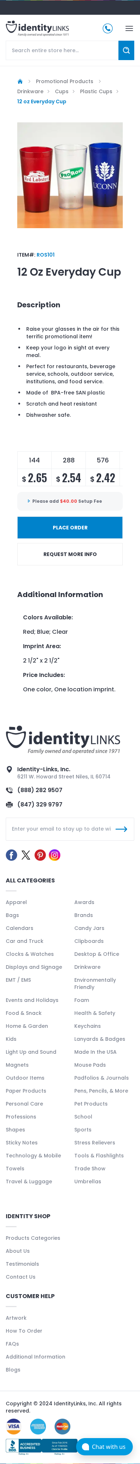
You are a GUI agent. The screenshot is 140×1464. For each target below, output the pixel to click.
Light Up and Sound (31, 1052)
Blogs (13, 1369)
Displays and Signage (34, 967)
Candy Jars (89, 928)
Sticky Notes (22, 1142)
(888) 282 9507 (39, 790)
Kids (11, 1039)
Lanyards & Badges (99, 1039)
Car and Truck (24, 941)
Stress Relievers (94, 1142)
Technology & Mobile (33, 1155)
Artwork (16, 1317)
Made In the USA (95, 1052)
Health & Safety (94, 1013)
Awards (84, 902)
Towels (15, 1168)
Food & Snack (24, 1013)
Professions (21, 1116)
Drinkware (87, 967)
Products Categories (33, 1238)
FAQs (12, 1343)
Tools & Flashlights (99, 1155)
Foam (81, 1000)
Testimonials (22, 1264)
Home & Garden (27, 1026)
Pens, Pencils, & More (101, 1090)
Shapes (15, 1129)
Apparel (16, 902)
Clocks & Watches (30, 954)
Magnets (17, 1064)
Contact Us (21, 1276)
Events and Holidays (32, 1000)
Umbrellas (87, 1181)
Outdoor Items (25, 1077)
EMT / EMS (18, 980)
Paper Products (26, 1090)
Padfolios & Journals (101, 1077)
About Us (18, 1251)
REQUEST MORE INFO (70, 554)
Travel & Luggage (29, 1181)
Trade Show (90, 1168)
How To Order (24, 1330)
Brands (83, 915)
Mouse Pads (90, 1064)
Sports (83, 1129)
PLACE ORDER (70, 527)
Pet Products (91, 1103)
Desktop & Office (96, 954)
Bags (12, 915)
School (83, 1116)
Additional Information (35, 1356)
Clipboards (89, 941)
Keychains (87, 1026)
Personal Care (24, 1103)
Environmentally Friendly (95, 983)
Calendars (19, 928)
